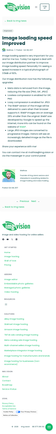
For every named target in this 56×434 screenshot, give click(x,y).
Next (33, 201)
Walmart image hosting (16, 324)
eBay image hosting (14, 319)
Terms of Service (9, 409)
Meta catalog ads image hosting (20, 340)
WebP (23, 126)
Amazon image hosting (16, 329)
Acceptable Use (8, 406)
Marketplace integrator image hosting (23, 350)
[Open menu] (36, 7)
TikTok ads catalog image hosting (21, 334)
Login (44, 7)
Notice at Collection (10, 415)
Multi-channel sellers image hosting (21, 345)
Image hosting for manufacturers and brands (27, 355)
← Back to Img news (15, 20)
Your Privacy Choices (28, 412)
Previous (24, 201)
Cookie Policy (8, 412)
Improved (8, 31)
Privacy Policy (8, 403)
